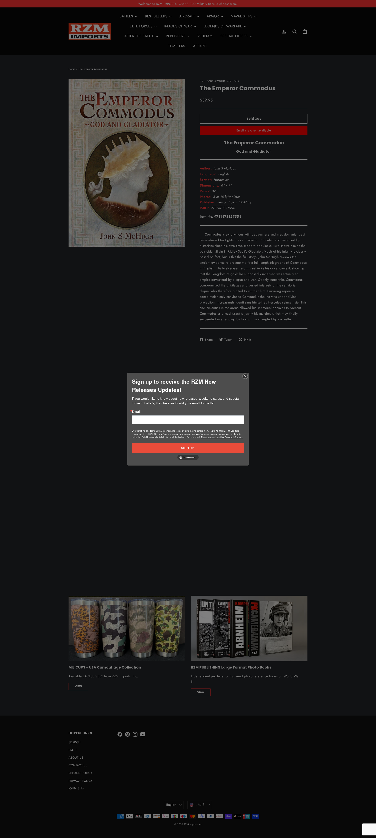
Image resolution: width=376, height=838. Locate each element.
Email (136, 411)
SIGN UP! (188, 448)
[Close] (245, 376)
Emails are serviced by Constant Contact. (222, 436)
